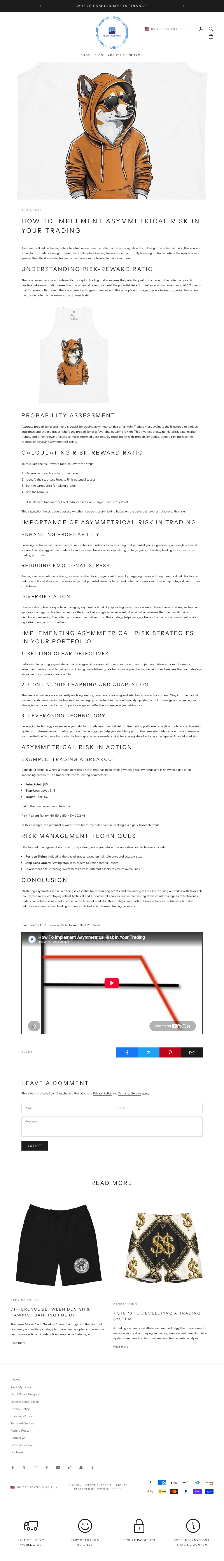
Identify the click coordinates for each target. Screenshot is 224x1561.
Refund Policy (19, 1431)
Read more (17, 1343)
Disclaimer (17, 1452)
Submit (34, 1146)
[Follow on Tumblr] (92, 1467)
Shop (85, 55)
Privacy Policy (102, 1093)
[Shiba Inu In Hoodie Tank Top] (73, 354)
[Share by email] (192, 1052)
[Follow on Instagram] (35, 1467)
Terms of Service (129, 1093)
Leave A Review (21, 1445)
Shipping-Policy (21, 1416)
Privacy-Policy (20, 1409)
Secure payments (139, 1540)
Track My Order (20, 1387)
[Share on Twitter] (148, 1052)
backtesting (125, 1304)
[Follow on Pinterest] (47, 1467)
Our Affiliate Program (25, 1394)
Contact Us (18, 1438)
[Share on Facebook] (127, 1052)
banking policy (24, 1300)
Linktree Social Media (24, 1402)
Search (136, 55)
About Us (116, 55)
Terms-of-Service (22, 1423)
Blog (98, 55)
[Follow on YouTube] (58, 1467)
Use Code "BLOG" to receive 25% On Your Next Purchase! (60, 925)
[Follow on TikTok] (69, 1467)
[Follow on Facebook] (12, 1467)
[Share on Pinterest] (170, 1052)
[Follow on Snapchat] (81, 1467)
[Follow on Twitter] (24, 1467)
